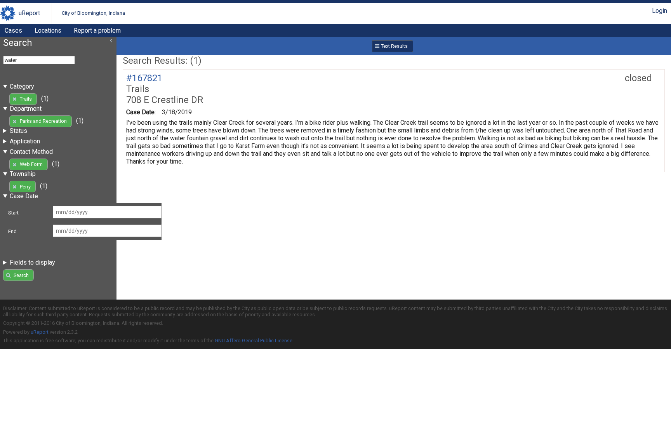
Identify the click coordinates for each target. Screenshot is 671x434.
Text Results (394, 46)
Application (25, 141)
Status (18, 130)
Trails (26, 99)
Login (659, 10)
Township (23, 174)
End (12, 231)
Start (13, 213)
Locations (48, 30)
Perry (25, 187)
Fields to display (32, 262)
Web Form (31, 164)
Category (22, 86)
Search (21, 275)
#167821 (144, 78)
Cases (13, 30)
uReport (29, 13)
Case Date (24, 196)
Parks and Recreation (43, 121)
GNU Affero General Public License (253, 340)
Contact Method (31, 151)
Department (26, 108)
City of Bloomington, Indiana (93, 13)
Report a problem (97, 30)
